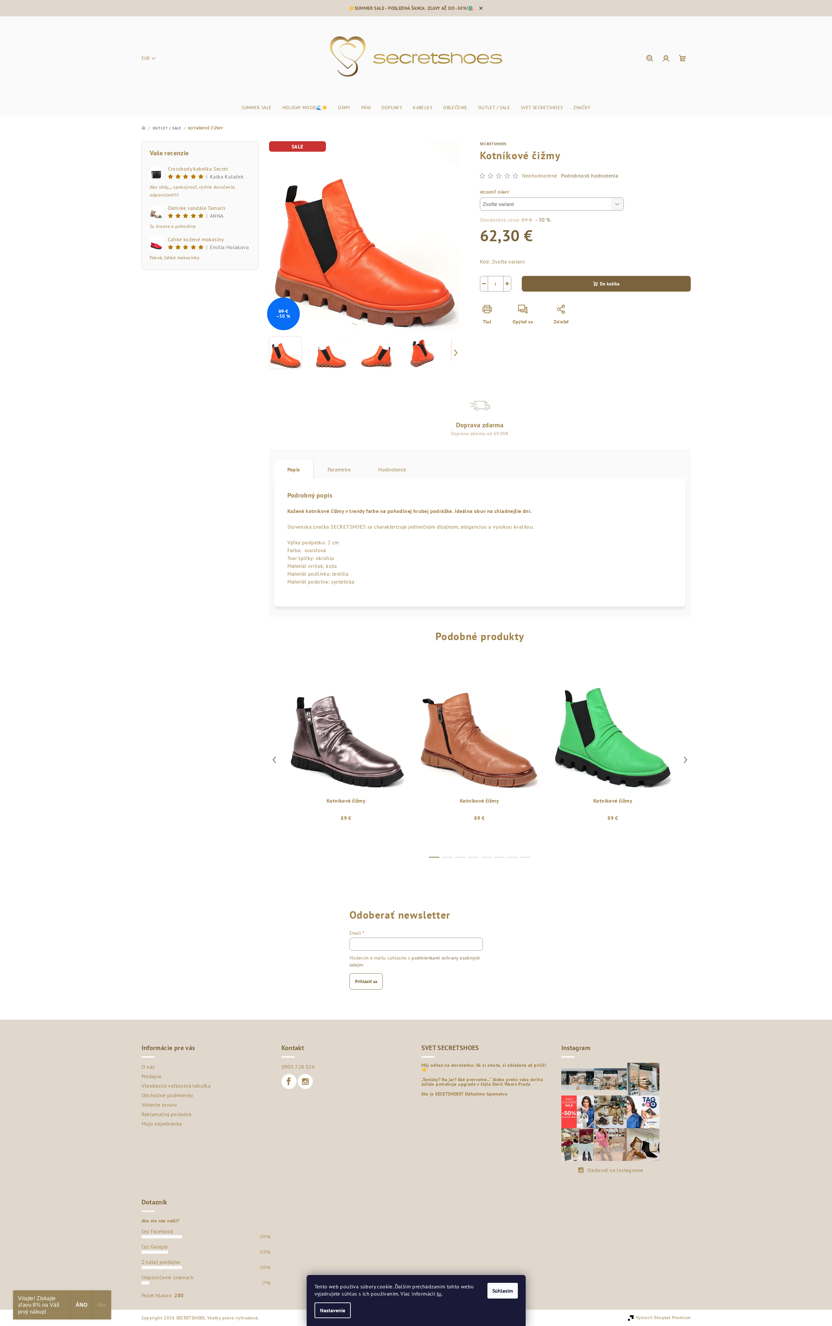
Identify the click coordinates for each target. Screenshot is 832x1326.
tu (439, 1293)
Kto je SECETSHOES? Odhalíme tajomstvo (464, 1094)
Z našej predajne (161, 1262)
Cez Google (155, 1246)
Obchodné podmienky (167, 1095)
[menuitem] (256, 107)
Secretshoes (493, 143)
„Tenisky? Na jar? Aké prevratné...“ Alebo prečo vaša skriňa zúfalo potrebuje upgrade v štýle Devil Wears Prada (482, 1081)
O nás (148, 1066)
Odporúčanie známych (168, 1277)
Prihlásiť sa (366, 981)
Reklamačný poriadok (167, 1114)
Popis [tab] (293, 469)
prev (274, 760)
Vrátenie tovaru (159, 1104)
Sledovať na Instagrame (615, 1170)
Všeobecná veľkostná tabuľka (176, 1085)
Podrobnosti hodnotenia (589, 175)
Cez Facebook (158, 1231)
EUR (146, 58)
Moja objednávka (162, 1123)
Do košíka (610, 284)
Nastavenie (332, 1310)
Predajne (152, 1076)
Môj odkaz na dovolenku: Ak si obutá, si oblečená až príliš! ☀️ (484, 1067)
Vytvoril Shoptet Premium (663, 1317)
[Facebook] (289, 1081)
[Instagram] (305, 1081)
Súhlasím (502, 1290)
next (685, 760)
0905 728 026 (298, 1066)
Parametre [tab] (339, 469)
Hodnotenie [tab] (392, 469)
